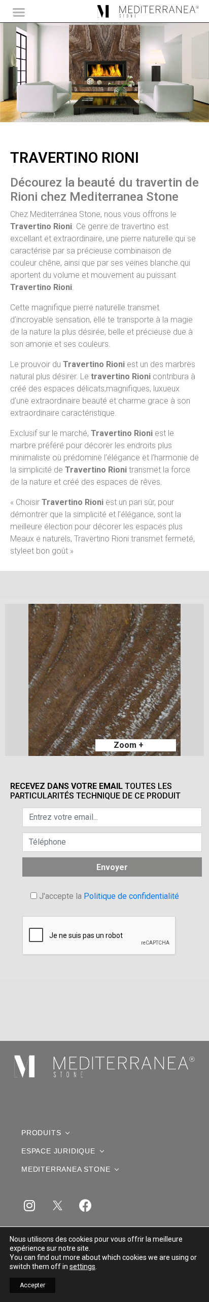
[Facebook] (85, 1205)
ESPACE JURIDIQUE (58, 1151)
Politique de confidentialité (131, 896)
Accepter (32, 1285)
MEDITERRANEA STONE (65, 1169)
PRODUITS (41, 1133)
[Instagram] (29, 1205)
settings (82, 1266)
